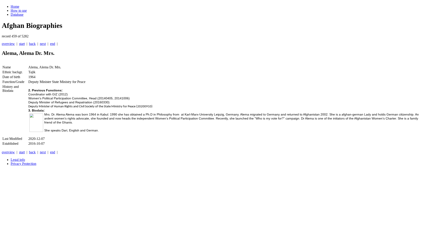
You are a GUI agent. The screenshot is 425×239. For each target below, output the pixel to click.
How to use (19, 10)
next (43, 44)
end (52, 44)
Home (15, 6)
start (22, 44)
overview (8, 44)
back (32, 44)
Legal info (18, 160)
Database (17, 14)
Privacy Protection (23, 164)
